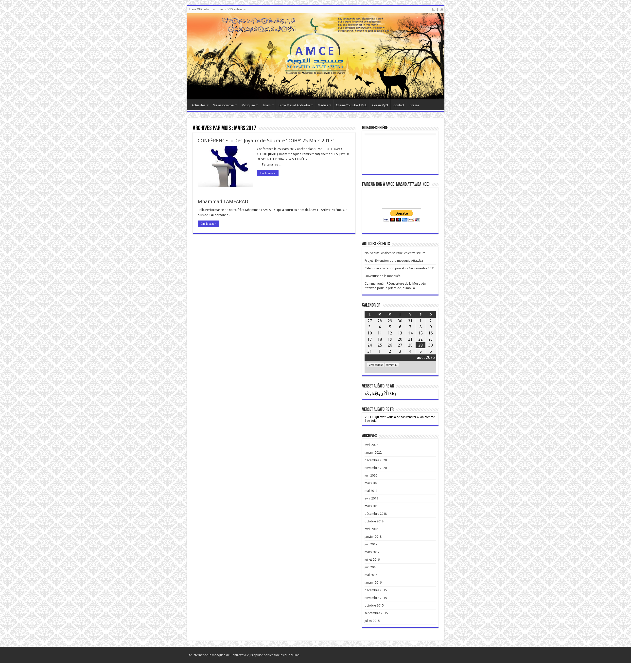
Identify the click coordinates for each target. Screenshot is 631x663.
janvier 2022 (373, 452)
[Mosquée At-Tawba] (315, 56)
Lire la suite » (268, 173)
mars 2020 (372, 483)
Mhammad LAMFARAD (223, 201)
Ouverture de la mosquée (383, 276)
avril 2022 (371, 445)
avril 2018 (371, 529)
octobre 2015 (374, 605)
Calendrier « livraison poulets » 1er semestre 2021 (400, 268)
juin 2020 (371, 475)
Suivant (390, 364)
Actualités (198, 105)
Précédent (376, 364)
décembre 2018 (376, 514)
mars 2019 (372, 506)
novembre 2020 (376, 468)
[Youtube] (442, 10)
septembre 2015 (376, 613)
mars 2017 (372, 552)
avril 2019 (371, 498)
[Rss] (433, 10)
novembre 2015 (376, 598)
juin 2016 (371, 567)
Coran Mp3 (380, 105)
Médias (323, 105)
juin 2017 (371, 544)
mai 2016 (371, 575)
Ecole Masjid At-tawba (294, 105)
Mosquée (248, 105)
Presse (414, 105)
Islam (267, 105)
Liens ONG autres (230, 9)
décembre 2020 (376, 460)
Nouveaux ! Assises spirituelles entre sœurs (395, 253)
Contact (398, 105)
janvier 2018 (373, 536)
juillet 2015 (372, 621)
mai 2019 (371, 491)
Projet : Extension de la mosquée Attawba (394, 260)
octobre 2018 (374, 521)
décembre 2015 (376, 590)
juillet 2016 (372, 559)
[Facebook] (437, 10)
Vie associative (223, 105)
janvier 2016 (373, 582)
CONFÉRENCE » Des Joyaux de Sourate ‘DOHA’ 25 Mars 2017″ (266, 141)
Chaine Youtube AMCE (351, 105)
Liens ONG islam (200, 9)
